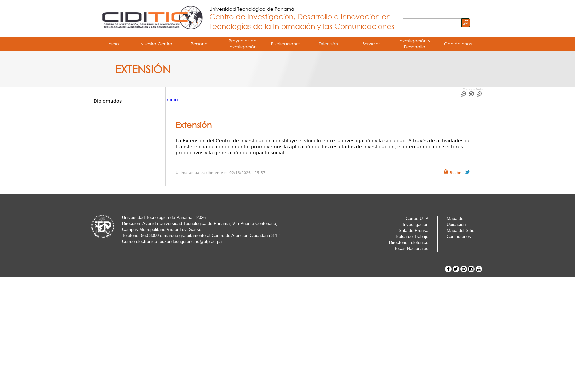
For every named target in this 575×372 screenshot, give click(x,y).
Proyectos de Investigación (243, 43)
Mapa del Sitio (460, 230)
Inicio (113, 43)
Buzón (454, 173)
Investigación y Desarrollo (414, 43)
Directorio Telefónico (408, 242)
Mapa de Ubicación (456, 221)
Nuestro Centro (156, 43)
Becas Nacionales (410, 248)
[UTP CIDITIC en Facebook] (448, 269)
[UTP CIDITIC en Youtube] (479, 269)
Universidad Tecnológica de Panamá (251, 9)
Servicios (371, 43)
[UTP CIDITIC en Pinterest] (463, 269)
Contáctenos (458, 43)
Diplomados (108, 101)
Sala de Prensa (413, 230)
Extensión (328, 43)
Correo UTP (417, 218)
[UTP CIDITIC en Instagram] (471, 269)
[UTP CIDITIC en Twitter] (456, 269)
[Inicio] (151, 18)
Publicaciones (285, 43)
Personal (200, 43)
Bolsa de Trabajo (412, 236)
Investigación (415, 224)
